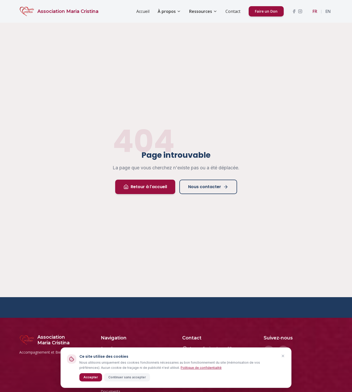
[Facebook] (294, 11)
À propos (167, 11)
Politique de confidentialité (201, 368)
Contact (232, 11)
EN (328, 11)
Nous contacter (204, 187)
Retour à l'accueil (149, 187)
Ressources (200, 11)
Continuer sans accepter (127, 377)
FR (315, 11)
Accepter (90, 377)
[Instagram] (300, 11)
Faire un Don (266, 11)
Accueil (142, 11)
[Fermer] (283, 356)
